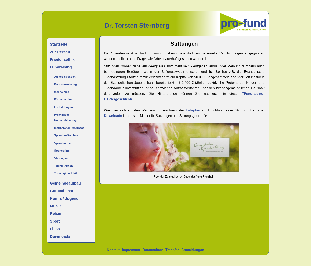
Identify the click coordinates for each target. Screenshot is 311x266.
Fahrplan (194, 110)
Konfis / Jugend (64, 198)
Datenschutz (153, 250)
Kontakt (113, 250)
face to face (61, 92)
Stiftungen (61, 158)
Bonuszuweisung (65, 84)
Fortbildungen (63, 107)
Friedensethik (62, 59)
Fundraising (61, 67)
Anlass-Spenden (65, 76)
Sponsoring (62, 150)
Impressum (131, 250)
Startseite (58, 44)
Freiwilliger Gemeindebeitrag (65, 117)
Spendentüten (63, 143)
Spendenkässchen (66, 135)
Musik (55, 206)
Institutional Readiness (69, 127)
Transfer (172, 250)
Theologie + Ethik (65, 173)
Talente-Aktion (63, 165)
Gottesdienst (61, 191)
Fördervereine (63, 99)
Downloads (60, 236)
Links (55, 229)
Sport (55, 221)
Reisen (56, 214)
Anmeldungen (192, 250)
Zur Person (60, 52)
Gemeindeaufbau (65, 183)
